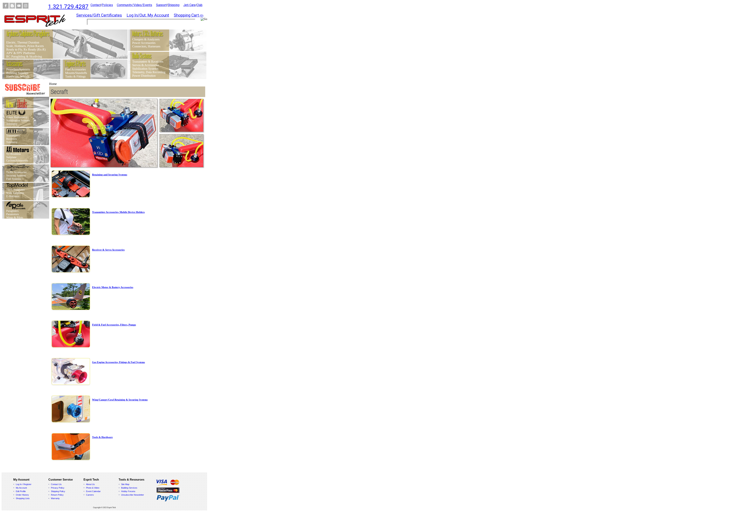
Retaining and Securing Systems (109, 174)
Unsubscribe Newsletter (132, 495)
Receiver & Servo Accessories (108, 249)
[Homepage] (37, 28)
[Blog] (12, 7)
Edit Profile (21, 491)
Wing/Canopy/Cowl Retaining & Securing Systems (120, 399)
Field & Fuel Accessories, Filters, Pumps (114, 324)
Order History (22, 495)
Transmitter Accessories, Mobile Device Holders (118, 212)
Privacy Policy (57, 488)
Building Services (129, 488)
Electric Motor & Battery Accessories (112, 287)
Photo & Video (92, 488)
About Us (90, 484)
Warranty (55, 498)
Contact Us (56, 484)
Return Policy (57, 495)
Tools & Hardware (102, 437)
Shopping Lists (23, 498)
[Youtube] (19, 7)
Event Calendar (93, 491)
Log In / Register (23, 484)
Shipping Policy (58, 491)
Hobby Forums (128, 491)
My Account (21, 488)
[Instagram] (25, 7)
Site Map (125, 484)
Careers (90, 495)
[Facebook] (6, 7)
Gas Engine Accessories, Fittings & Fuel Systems (118, 362)
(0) (188, 15)
